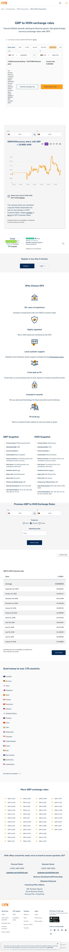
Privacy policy (38, 921)
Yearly (43, 523)
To (40, 51)
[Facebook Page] (51, 930)
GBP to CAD (11, 810)
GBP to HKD (27, 799)
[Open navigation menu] (66, 3)
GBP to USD (58, 806)
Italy (7, 750)
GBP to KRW (27, 822)
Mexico (51, 470)
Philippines (9, 690)
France (8, 746)
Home (2, 9)
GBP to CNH (11, 818)
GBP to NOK (27, 837)
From (9, 51)
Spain (7, 695)
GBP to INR (26, 814)
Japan (7, 686)
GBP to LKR (26, 826)
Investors (26, 928)
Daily (27, 523)
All (60, 144)
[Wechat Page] (62, 930)
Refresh (35, 40)
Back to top (63, 555)
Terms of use (38, 918)
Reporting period (34, 529)
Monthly (35, 523)
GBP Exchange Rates (22, 9)
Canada (8, 699)
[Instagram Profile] (51, 933)
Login (3, 914)
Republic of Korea (11, 713)
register (10, 95)
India (7, 727)
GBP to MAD (27, 830)
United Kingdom (11, 741)
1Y (54, 144)
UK (19, 470)
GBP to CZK (11, 826)
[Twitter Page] (58, 930)
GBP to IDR (26, 806)
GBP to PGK (42, 806)
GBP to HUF (27, 802)
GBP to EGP (11, 833)
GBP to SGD (43, 833)
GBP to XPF (58, 826)
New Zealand (10, 755)
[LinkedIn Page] (54, 930)
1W (46, 144)
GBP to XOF (58, 822)
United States (10, 764)
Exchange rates (6, 923)
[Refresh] (6, 40)
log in (9, 97)
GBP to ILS (26, 810)
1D (42, 144)
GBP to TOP (42, 841)
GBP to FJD (11, 841)
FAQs (14, 914)
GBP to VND (58, 810)
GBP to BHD (11, 806)
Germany (9, 681)
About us (26, 914)
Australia (9, 676)
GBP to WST (58, 818)
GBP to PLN (42, 818)
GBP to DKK (11, 830)
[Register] (60, 3)
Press (25, 918)
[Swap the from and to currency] (34, 55)
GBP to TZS (58, 802)
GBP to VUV (58, 814)
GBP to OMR (43, 799)
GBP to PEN (42, 802)
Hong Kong (9, 704)
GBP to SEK (42, 830)
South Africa (10, 760)
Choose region (6, 932)
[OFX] (4, 3)
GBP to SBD (42, 826)
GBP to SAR (42, 822)
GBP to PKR (42, 814)
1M (51, 144)
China (7, 723)
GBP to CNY (11, 822)
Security (26, 921)
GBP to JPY (26, 818)
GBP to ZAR (58, 830)
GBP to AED (11, 799)
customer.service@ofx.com (17, 872)
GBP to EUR (11, 837)
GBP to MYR (27, 833)
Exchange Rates (10, 9)
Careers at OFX (28, 924)
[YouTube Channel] (65, 930)
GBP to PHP (42, 810)
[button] (19, 47)
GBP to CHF (11, 814)
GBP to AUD (11, 802)
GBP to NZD (27, 841)
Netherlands (10, 732)
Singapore (9, 736)
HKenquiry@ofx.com (48, 881)
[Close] (57, 944)
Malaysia (8, 709)
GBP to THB (42, 837)
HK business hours (56, 357)
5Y (57, 144)
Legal (36, 914)
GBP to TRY (58, 799)
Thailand (8, 718)
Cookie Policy (50, 947)
